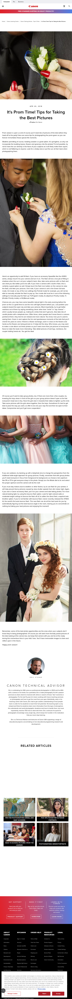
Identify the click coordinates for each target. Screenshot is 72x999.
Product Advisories (49, 949)
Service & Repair (48, 956)
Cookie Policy (61, 946)
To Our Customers (62, 963)
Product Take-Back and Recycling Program (8, 970)
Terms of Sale (34, 939)
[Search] (69, 6)
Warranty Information (36, 970)
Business (21, 2)
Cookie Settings (62, 949)
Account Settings (21, 956)
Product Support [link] (15, 917)
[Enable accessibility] (3, 990)
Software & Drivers (48, 946)
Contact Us (47, 939)
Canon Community (49, 960)
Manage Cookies (13, 993)
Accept (58, 993)
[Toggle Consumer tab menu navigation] (3, 6)
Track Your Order (35, 942)
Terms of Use (61, 939)
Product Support (48, 942)
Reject (44, 993)
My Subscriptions (21, 960)
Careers (6, 949)
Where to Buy (34, 967)
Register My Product (22, 963)
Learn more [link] (57, 917)
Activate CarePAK (21, 946)
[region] (34, 984)
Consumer (7, 2)
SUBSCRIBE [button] (36, 916)
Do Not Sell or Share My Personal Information (63, 956)
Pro (14, 2)
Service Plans (47, 953)
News (5, 946)
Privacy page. (42, 989)
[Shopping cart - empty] (64, 6)
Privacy (59, 942)
